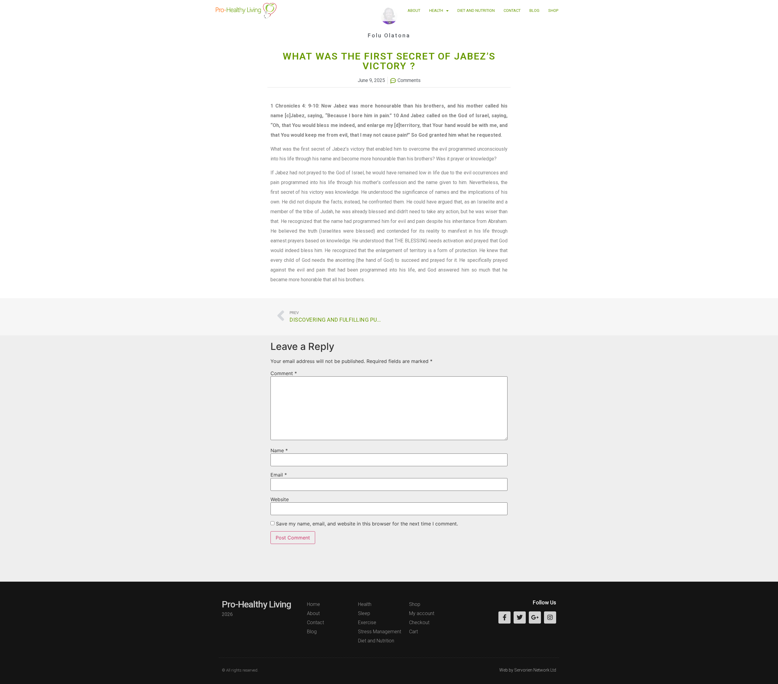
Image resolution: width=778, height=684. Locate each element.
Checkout (419, 622)
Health (436, 10)
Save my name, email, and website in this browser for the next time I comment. (367, 523)
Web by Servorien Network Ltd (527, 670)
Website (279, 499)
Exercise (367, 622)
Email (278, 474)
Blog (534, 10)
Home (313, 604)
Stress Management (379, 631)
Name (279, 450)
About (414, 10)
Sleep (364, 613)
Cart (413, 631)
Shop (553, 10)
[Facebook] (504, 617)
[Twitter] (520, 617)
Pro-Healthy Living (256, 604)
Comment (283, 373)
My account (421, 613)
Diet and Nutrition (476, 10)
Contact (512, 10)
